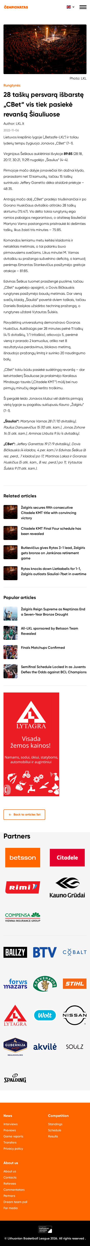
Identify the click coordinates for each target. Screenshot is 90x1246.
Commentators (13, 1189)
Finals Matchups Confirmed (43, 648)
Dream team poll (15, 1202)
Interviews (10, 1124)
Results (53, 1136)
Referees (9, 1183)
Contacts (9, 1177)
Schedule (54, 1130)
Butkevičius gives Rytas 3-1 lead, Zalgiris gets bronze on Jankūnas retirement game (53, 553)
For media (10, 1208)
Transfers (9, 1142)
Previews (9, 1130)
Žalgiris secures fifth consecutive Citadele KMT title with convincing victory (48, 512)
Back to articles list (27, 814)
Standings (55, 1124)
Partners (9, 1195)
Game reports (13, 1136)
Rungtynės (11, 85)
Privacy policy (13, 1148)
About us (9, 1171)
